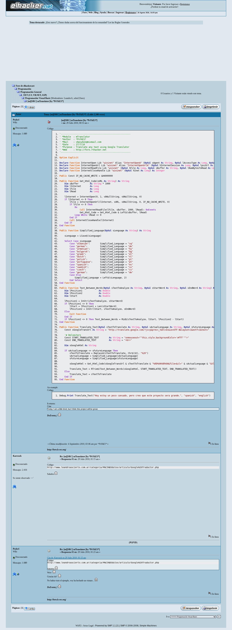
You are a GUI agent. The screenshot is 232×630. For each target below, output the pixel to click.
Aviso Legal (88, 625)
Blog (96, 12)
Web (90, 12)
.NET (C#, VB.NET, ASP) (35, 95)
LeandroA (68, 98)
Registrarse (130, 12)
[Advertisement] (116, 53)
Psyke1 (16, 119)
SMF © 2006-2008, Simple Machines (138, 625)
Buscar (111, 12)
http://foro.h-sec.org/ (56, 449)
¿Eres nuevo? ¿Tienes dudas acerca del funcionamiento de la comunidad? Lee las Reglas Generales (87, 22)
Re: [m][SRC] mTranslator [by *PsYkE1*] (80, 456)
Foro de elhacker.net (25, 86)
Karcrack (17, 456)
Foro (84, 12)
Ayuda (103, 12)
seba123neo (79, 98)
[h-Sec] (18, 146)
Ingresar (174, 4)
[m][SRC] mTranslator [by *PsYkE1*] (46, 101)
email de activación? (169, 7)
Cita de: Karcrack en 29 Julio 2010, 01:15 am (66, 557)
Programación (24, 89)
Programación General (30, 92)
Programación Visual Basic (37, 98)
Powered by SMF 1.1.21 (107, 625)
